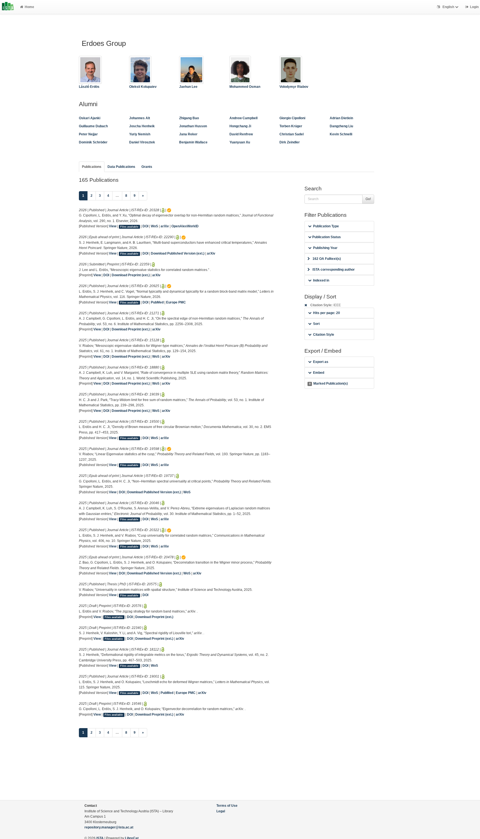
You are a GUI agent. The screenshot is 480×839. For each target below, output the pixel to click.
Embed (318, 373)
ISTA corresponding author (333, 270)
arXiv (165, 226)
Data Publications (121, 167)
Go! (368, 199)
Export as (320, 362)
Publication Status (326, 237)
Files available (129, 226)
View (112, 226)
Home (29, 7)
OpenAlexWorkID (185, 226)
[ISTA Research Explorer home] (8, 7)
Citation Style (323, 335)
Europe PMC (176, 302)
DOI (145, 226)
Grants (146, 167)
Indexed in (321, 280)
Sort (316, 324)
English (448, 7)
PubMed (157, 302)
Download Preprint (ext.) (131, 275)
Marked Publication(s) (328, 383)
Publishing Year (325, 248)
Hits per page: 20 (326, 313)
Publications (91, 167)
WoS (154, 226)
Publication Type (326, 226)
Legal (220, 811)
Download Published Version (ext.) (177, 253)
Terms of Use (227, 806)
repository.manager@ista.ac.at (108, 827)
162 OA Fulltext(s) (326, 259)
